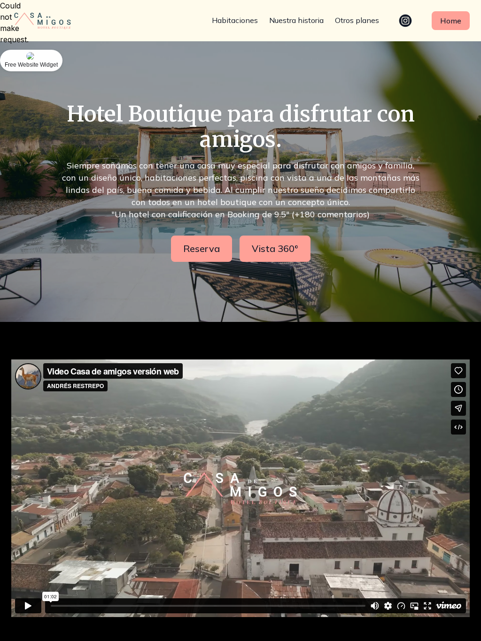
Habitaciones (235, 20)
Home (450, 20)
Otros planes (357, 20)
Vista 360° (275, 248)
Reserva (201, 248)
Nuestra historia (296, 20)
